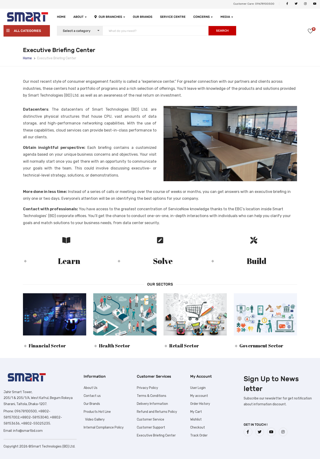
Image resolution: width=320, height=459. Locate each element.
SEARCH (222, 30)
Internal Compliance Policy (104, 427)
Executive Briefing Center (156, 435)
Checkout (197, 427)
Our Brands (142, 17)
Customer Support (151, 427)
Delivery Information (152, 404)
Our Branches (111, 17)
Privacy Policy (147, 388)
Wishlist (196, 419)
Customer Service (150, 419)
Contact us (92, 396)
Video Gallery (94, 419)
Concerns (201, 17)
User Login (198, 388)
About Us (90, 388)
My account (199, 396)
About (78, 17)
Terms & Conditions (151, 396)
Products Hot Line (97, 412)
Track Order (199, 435)
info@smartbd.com (28, 431)
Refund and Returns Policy (157, 412)
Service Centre (173, 17)
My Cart (196, 412)
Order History (200, 404)
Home (61, 17)
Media (225, 17)
